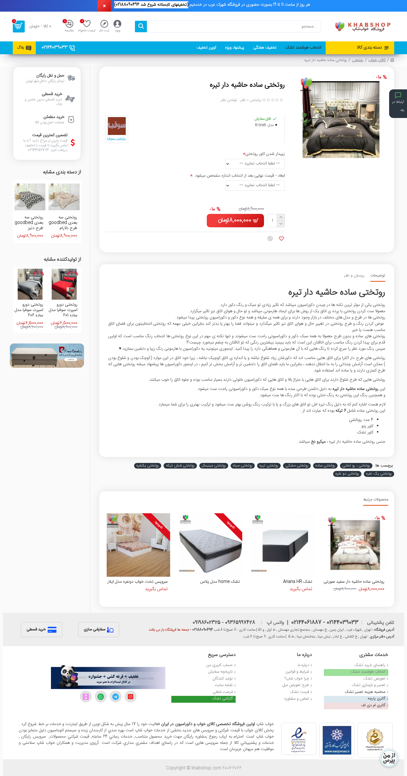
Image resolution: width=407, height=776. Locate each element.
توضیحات (377, 276)
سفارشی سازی (94, 629)
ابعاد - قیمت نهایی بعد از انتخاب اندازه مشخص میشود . (238, 175)
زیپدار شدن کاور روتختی (265, 154)
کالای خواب (377, 60)
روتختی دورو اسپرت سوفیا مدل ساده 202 (29, 310)
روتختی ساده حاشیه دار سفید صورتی (354, 581)
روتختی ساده (325, 466)
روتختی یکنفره (147, 466)
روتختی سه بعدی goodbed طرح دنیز (29, 223)
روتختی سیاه (242, 466)
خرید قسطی (36, 629)
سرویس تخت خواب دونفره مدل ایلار (137, 581)
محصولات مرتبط (375, 500)
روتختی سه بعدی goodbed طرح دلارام (63, 223)
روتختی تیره (269, 466)
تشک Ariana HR (297, 581)
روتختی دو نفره (347, 474)
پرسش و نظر (354, 276)
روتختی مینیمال (214, 466)
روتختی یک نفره (379, 474)
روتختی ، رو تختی (356, 466)
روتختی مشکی (296, 466)
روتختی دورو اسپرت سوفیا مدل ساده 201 (63, 310)
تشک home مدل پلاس (220, 581)
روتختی (357, 60)
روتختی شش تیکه (180, 466)
